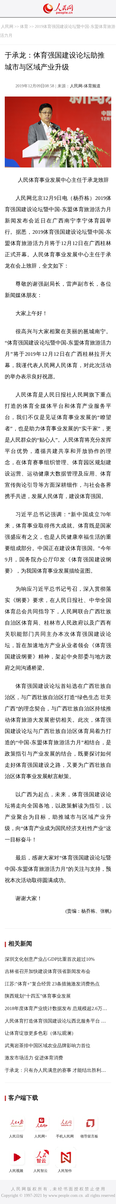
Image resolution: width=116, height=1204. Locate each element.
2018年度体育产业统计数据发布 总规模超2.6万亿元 (58, 1008)
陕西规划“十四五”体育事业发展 (38, 995)
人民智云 (40, 1171)
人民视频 (16, 1171)
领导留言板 (89, 1136)
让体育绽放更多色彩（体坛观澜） (40, 1033)
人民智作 (65, 1171)
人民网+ (40, 1136)
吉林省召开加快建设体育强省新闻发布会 (47, 971)
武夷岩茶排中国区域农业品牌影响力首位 (47, 1045)
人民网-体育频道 (85, 86)
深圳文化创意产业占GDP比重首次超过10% (50, 959)
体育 (24, 26)
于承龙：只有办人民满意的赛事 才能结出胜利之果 (58, 1070)
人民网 (7, 26)
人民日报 (16, 1136)
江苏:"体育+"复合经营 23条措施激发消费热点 (52, 983)
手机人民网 (65, 1136)
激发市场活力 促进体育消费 (34, 1057)
